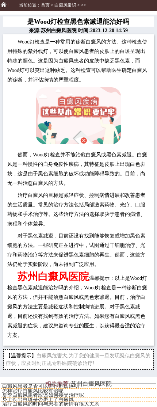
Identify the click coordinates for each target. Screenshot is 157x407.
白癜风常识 (65, 5)
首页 (45, 5)
